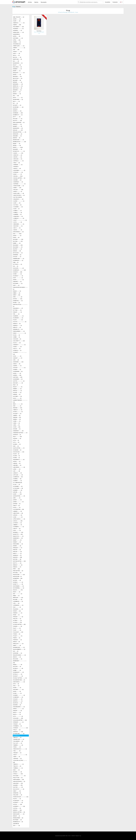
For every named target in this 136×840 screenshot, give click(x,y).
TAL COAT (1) (17, 743)
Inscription (107, 2)
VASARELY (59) (17, 785)
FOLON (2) (18, 319)
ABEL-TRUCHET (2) (18, 17)
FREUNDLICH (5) (18, 329)
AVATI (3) (16, 53)
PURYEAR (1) (17, 639)
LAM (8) (16, 471)
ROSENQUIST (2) (18, 672)
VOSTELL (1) (17, 808)
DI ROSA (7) (17, 256)
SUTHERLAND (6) (18, 733)
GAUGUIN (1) (17, 338)
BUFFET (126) (18, 147)
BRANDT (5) (17, 126)
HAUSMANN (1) (17, 379)
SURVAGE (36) (18, 731)
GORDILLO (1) (17, 350)
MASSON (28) (17, 557)
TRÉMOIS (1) (18, 764)
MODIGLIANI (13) (19, 574)
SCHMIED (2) (19, 695)
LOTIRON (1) (17, 522)
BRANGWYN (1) (18, 128)
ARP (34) (16, 49)
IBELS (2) (17, 404)
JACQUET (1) (17, 413)
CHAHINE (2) (17, 180)
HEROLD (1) (17, 390)
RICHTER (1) (17, 666)
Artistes (30, 2)
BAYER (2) (17, 74)
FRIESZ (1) (19, 333)
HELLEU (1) (17, 386)
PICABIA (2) (17, 620)
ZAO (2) (16, 825)
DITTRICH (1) (17, 264)
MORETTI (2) (18, 584)
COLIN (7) (16, 208)
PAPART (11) (17, 611)
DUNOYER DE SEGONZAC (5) (20, 288)
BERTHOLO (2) (17, 88)
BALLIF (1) (17, 65)
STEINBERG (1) (17, 725)
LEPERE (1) (18, 501)
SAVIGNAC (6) (18, 689)
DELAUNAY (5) (17, 247)
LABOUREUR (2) (19, 467)
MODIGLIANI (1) (17, 576)
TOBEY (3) (16, 756)
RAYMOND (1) (17, 653)
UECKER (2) (17, 771)
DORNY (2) (17, 273)
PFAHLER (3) (18, 616)
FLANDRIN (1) (18, 315)
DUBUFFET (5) (17, 281)
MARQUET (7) (17, 547)
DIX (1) (15, 266)
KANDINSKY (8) (18, 430)
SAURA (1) (17, 687)
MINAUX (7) (17, 566)
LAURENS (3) (17, 478)
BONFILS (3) (17, 111)
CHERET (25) (17, 187)
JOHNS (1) (16, 421)
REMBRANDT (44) (20, 661)
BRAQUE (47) (18, 130)
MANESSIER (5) (18, 538)
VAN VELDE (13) (18, 783)
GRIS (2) (16, 360)
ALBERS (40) (17, 24)
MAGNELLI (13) (18, 532)
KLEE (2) (16, 446)
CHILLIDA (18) (18, 189)
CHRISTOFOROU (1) (19, 195)
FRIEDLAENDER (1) (19, 331)
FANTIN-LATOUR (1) (20, 305)
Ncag (13, 6)
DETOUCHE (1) (18, 252)
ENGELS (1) (17, 291)
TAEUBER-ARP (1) (18, 739)
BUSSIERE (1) (17, 149)
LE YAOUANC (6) (18, 488)
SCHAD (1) (17, 693)
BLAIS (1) (17, 97)
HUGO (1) (17, 398)
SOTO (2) (18, 716)
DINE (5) (15, 262)
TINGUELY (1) (17, 752)
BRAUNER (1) (17, 135)
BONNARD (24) (18, 112)
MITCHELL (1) (17, 572)
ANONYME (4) (16, 34)
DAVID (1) (17, 235)
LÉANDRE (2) (17, 490)
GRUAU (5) (16, 363)
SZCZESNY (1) (16, 735)
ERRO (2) (17, 296)
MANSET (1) (17, 542)
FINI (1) (16, 314)
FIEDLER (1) (17, 312)
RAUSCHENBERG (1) (19, 649)
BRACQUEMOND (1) (18, 122)
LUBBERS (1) (17, 524)
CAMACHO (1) (17, 155)
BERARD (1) (17, 82)
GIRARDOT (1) (19, 344)
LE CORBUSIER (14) (17, 482)
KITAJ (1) (16, 440)
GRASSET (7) (17, 358)
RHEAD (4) (17, 664)
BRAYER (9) (16, 137)
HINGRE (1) (16, 394)
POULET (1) (17, 635)
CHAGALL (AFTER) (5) (19, 178)
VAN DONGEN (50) (18, 779)
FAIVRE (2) (16, 302)
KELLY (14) (17, 436)
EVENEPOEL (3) (18, 300)
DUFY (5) (16, 285)
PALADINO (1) (18, 609)
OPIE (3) (16, 603)
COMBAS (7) (17, 210)
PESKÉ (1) (16, 614)
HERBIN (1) (17, 388)
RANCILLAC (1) (18, 643)
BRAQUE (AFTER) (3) (19, 132)
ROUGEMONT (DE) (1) (19, 679)
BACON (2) (17, 57)
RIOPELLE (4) (18, 668)
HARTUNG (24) (17, 377)
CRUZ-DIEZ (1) (17, 226)
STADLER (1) (17, 724)
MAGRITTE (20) (18, 534)
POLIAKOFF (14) (18, 632)
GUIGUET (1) (19, 367)
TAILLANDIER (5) (18, 741)
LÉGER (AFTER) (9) (19, 496)
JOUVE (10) (16, 427)
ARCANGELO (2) (17, 43)
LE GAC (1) (16, 484)
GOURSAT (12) (20, 353)
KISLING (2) (17, 438)
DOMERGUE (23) (19, 270)
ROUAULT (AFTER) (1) (20, 678)
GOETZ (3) (16, 348)
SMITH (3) (17, 712)
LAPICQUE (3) (18, 474)
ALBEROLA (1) (18, 22)
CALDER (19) (18, 153)
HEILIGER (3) (18, 383)
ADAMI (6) (17, 19)
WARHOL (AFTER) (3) (19, 812)
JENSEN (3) (17, 419)
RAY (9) (15, 651)
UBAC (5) (16, 769)
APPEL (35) (16, 40)
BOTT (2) (16, 116)
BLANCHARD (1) (18, 99)
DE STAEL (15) (18, 241)
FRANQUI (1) (17, 325)
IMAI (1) (17, 405)
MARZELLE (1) (17, 555)
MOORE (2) (17, 580)
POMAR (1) (16, 634)
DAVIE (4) (16, 237)
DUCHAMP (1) (17, 283)
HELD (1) (15, 384)
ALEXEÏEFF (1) (18, 28)
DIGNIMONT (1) (18, 260)
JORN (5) (16, 425)
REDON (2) (17, 657)
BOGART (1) (17, 105)
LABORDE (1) (17, 465)
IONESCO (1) (17, 409)
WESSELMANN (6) (18, 817)
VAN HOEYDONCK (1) (19, 781)
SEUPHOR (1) (17, 702)
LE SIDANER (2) (17, 486)
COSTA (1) (17, 222)
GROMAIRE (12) (18, 361)
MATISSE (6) (17, 559)
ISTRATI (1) (18, 411)
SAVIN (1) (17, 691)
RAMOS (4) (16, 641)
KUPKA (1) (16, 461)
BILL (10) (16, 95)
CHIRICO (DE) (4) (18, 193)
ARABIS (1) (17, 42)
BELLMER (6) (17, 80)
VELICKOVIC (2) (18, 789)
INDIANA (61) (17, 407)
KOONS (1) (16, 455)
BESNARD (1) (17, 89)
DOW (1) (18, 277)
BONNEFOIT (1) (17, 114)
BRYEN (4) (17, 145)
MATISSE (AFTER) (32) (19, 561)
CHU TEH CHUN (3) (17, 197)
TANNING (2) (18, 745)
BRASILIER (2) (17, 134)
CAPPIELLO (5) (18, 160)
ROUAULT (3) (18, 676)
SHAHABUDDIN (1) (19, 706)
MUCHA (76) (18, 589)
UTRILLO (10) (18, 773)
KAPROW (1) (17, 434)
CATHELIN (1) (18, 172)
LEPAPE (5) (17, 499)
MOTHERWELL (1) (18, 588)
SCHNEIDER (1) (18, 697)
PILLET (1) (17, 628)
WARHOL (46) (17, 810)
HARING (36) (17, 375)
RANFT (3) (17, 645)
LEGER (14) (17, 494)
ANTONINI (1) (18, 38)
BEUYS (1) (16, 91)
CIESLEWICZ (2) (18, 199)
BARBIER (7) (17, 68)
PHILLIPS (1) (17, 618)
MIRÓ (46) (16, 568)
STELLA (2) (16, 729)
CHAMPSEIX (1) (18, 181)
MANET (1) (17, 540)
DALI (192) (17, 233)
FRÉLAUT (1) (17, 327)
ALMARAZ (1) (17, 30)
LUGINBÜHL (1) (18, 526)
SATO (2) (16, 683)
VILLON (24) (17, 804)
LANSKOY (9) (17, 473)
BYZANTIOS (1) (19, 151)
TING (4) (16, 750)
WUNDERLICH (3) (18, 821)
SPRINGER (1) (18, 722)
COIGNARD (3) (18, 206)
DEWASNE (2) (17, 254)
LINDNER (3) (17, 511)
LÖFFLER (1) (17, 515)
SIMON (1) (18, 708)
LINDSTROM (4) (18, 513)
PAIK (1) (17, 607)
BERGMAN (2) (18, 84)
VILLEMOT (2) (18, 802)
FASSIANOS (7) (18, 308)
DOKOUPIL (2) (18, 268)
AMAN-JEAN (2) (18, 32)
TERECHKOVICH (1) (20, 748)
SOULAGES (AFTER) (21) (20, 720)
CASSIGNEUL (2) (19, 170)
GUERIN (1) (17, 365)
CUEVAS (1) (17, 229)
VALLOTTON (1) (17, 777)
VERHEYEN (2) (17, 792)
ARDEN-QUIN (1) (18, 45)
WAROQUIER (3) (18, 814)
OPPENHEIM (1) (18, 605)
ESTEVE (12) (17, 298)
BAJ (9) (16, 61)
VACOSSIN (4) (19, 775)
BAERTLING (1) (17, 59)
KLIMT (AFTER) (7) (18, 448)
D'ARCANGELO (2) (18, 231)
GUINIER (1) (17, 369)
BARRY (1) (16, 70)
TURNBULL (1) (18, 768)
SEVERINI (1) (17, 704)
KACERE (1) (16, 428)
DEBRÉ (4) (16, 243)
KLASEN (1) (17, 444)
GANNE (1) (16, 337)
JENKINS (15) (17, 417)
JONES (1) (16, 423)
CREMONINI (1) (18, 224)
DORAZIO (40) (17, 272)
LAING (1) (16, 469)
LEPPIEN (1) (16, 503)
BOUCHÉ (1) (17, 118)
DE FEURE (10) (18, 239)
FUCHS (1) (16, 335)
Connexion (115, 2)
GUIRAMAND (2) (17, 371)
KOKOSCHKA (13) (18, 451)
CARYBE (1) (15, 166)
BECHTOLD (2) (17, 78)
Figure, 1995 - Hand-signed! (39, 32)
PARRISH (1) (17, 612)
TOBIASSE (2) (17, 758)
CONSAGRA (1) (18, 216)
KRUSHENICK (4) (18, 459)
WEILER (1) (16, 816)
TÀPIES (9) (17, 747)
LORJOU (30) (17, 520)
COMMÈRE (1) (17, 214)
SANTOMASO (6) (19, 681)
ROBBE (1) (17, 670)
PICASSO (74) (17, 622)
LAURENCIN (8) (18, 476)
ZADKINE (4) (16, 823)
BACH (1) (16, 55)
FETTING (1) (17, 310)
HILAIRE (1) (17, 392)
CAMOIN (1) (17, 157)
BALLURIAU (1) (17, 66)
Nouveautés (43, 2)
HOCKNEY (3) (17, 396)
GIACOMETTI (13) (19, 340)
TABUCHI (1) (17, 737)
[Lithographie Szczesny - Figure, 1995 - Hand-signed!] (39, 23)
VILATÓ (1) (17, 798)
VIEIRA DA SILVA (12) (20, 796)
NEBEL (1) (16, 595)
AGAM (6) (16, 20)
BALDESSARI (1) (17, 63)
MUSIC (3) (16, 591)
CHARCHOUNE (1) (18, 185)
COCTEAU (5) (17, 204)
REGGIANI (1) (17, 658)
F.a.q (80, 835)
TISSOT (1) (20, 754)
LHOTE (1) (16, 507)
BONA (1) (15, 109)
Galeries (36, 2)
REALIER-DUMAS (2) (19, 655)
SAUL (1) (16, 685)
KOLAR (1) (16, 453)
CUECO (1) (16, 227)
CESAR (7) (17, 174)
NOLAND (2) (17, 599)
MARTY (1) (17, 553)
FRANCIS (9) (16, 323)
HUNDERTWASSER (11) (20, 401)
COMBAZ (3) (17, 212)
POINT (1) (17, 630)
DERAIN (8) (17, 250)
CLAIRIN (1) (18, 201)
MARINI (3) (17, 545)
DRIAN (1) (18, 279)
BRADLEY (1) (17, 124)
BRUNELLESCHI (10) (19, 141)
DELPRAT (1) (17, 249)
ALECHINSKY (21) (18, 26)
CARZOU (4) (17, 168)
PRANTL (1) (16, 637)
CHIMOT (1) (17, 191)
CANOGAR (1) (17, 158)
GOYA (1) (17, 356)
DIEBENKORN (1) (18, 258)
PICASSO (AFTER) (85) (19, 624)
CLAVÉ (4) (16, 203)
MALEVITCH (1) (18, 536)
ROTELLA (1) (17, 674)
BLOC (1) (16, 101)
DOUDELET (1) (18, 275)
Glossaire (77, 835)
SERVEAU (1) (17, 701)
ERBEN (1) (16, 293)
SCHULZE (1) (17, 699)
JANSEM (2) (16, 415)
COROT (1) (20, 220)
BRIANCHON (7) (18, 139)
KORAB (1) (16, 457)
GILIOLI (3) (17, 342)
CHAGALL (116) (17, 176)
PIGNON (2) (17, 626)
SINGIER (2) (17, 710)
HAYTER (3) (18, 381)
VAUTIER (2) (18, 787)
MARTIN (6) (17, 551)
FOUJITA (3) (19, 321)
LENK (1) (16, 497)
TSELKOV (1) (17, 766)
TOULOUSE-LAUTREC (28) (20, 761)
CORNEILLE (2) (18, 218)
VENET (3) (17, 791)
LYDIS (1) (17, 530)
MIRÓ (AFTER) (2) (18, 570)
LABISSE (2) (16, 463)
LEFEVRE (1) (17, 492)
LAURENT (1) (17, 480)
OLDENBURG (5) (18, 601)
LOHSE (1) (17, 517)
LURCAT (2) (16, 528)
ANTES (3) (16, 36)
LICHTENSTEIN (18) (18, 509)
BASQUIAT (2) (19, 72)
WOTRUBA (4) (17, 819)
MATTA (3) (17, 563)
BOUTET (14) (17, 120)
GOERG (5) (17, 346)
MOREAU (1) (18, 582)
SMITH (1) (17, 714)
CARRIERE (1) (17, 164)
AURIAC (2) (17, 51)
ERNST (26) (16, 294)
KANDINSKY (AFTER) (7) (20, 432)
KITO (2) (16, 442)
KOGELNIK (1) (17, 450)
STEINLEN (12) (20, 727)
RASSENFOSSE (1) (19, 647)
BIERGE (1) (17, 93)
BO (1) (15, 103)
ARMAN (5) (19, 47)
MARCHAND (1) (18, 543)
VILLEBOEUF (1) (18, 800)
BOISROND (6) (18, 107)
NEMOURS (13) (18, 597)
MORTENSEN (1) (18, 586)
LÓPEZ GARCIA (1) (19, 519)
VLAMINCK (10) (19, 806)
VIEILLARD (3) (17, 794)
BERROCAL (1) (18, 86)
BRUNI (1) (16, 143)
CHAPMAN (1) (19, 183)
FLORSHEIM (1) (18, 317)
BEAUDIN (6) (17, 76)
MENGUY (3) (17, 565)
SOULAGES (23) (18, 718)
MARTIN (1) (17, 549)
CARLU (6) (16, 162)
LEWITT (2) (16, 505)
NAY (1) (17, 593)
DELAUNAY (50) (17, 245)
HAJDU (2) (17, 373)
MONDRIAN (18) (17, 578)
